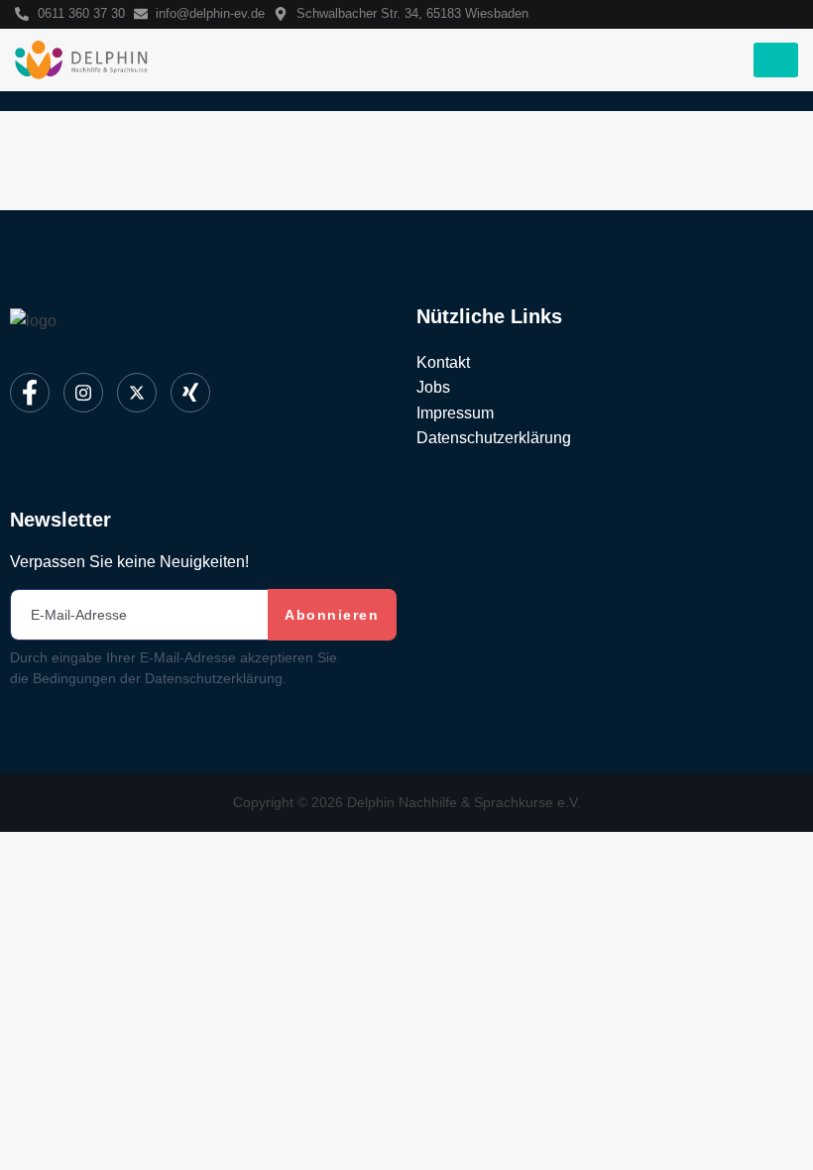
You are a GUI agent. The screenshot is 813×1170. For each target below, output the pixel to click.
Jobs (433, 387)
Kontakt (443, 362)
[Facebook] (30, 392)
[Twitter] (137, 392)
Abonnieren (332, 615)
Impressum (455, 413)
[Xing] (190, 392)
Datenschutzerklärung (493, 437)
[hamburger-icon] (776, 60)
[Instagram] (83, 392)
